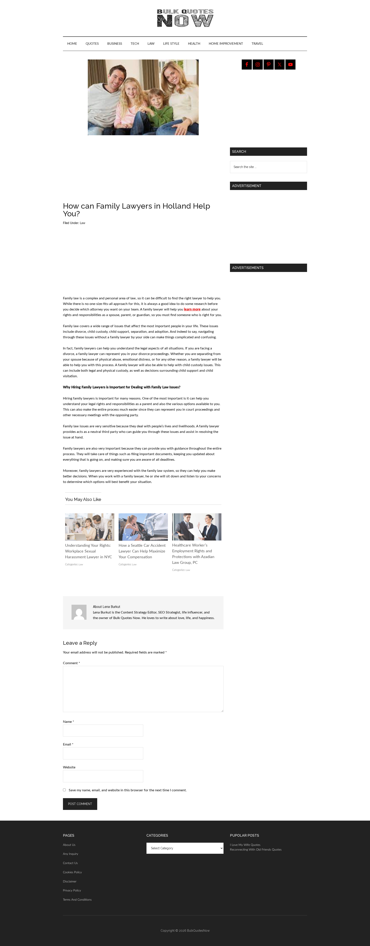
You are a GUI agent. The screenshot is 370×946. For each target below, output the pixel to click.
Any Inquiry (70, 853)
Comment (71, 663)
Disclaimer (69, 881)
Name (68, 721)
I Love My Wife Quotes (245, 845)
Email (68, 744)
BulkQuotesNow (198, 930)
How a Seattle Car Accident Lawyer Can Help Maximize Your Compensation (142, 551)
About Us (69, 845)
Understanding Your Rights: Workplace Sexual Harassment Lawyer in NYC (88, 551)
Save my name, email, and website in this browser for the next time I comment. (128, 790)
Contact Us (70, 863)
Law (82, 223)
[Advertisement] (143, 170)
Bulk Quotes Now (185, 18)
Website (69, 767)
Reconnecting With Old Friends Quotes (256, 849)
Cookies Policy (72, 872)
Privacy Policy (72, 890)
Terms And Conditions (77, 899)
